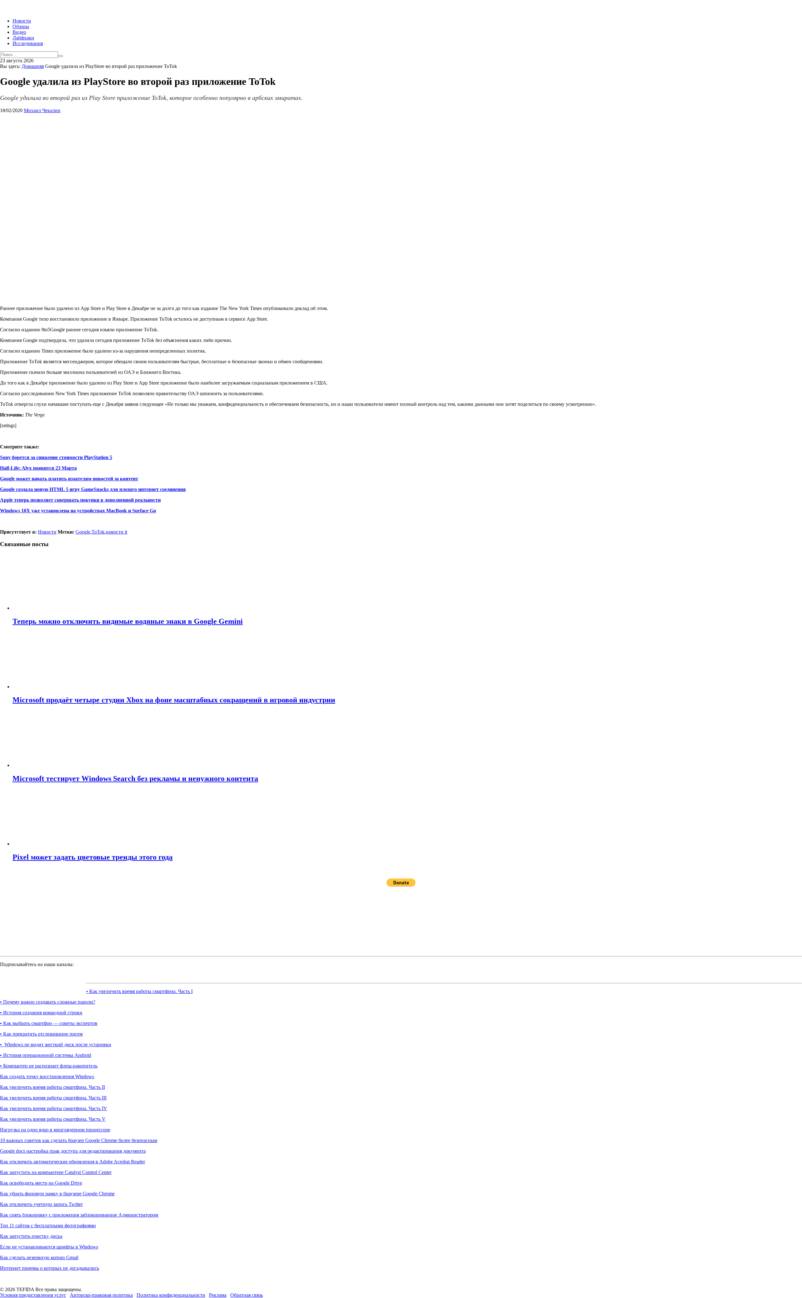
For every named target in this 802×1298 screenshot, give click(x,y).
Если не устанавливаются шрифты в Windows (49, 1246)
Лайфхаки (23, 37)
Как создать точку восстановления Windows (47, 1076)
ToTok (98, 532)
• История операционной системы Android (45, 1055)
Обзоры (21, 26)
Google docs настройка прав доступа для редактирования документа (73, 1151)
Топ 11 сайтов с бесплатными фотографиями (48, 1225)
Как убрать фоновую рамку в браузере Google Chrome (57, 1193)
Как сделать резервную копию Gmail (39, 1257)
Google (83, 532)
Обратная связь (246, 1295)
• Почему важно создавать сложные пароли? (47, 1002)
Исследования (28, 43)
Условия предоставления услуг (33, 1295)
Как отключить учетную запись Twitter (41, 1204)
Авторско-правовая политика (101, 1295)
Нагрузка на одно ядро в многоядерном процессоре (55, 1129)
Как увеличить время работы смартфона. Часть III (53, 1097)
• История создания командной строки (41, 1012)
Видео (19, 32)
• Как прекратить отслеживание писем (41, 1034)
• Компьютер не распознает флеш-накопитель (48, 1065)
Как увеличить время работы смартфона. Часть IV (53, 1108)
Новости (22, 20)
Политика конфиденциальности (171, 1295)
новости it (116, 532)
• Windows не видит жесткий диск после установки (55, 1044)
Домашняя (33, 66)
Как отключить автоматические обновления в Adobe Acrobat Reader (72, 1161)
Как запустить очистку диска (31, 1236)
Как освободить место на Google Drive (41, 1183)
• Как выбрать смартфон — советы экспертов (48, 1023)
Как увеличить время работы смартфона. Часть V (53, 1119)
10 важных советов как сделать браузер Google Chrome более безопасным (78, 1140)
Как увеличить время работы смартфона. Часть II (52, 1087)
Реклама (218, 1295)
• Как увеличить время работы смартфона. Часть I (139, 991)
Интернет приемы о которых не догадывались (49, 1268)
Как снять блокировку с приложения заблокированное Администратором (79, 1215)
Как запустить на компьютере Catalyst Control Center (56, 1172)
